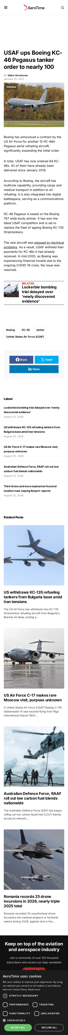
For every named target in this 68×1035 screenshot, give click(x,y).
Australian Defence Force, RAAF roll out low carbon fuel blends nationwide (32, 798)
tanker (40, 329)
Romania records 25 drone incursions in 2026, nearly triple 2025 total (32, 901)
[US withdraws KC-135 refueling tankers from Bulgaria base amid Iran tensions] (34, 555)
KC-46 (26, 329)
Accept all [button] (18, 1027)
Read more (34, 989)
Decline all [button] (49, 1027)
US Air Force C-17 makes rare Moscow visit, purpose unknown (33, 697)
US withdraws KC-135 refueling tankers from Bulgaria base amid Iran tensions (33, 597)
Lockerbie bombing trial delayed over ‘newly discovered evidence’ (39, 294)
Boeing (9, 137)
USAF (19, 161)
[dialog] (34, 1002)
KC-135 (58, 227)
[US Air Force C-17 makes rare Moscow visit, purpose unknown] (34, 658)
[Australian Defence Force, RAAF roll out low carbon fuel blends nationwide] (34, 756)
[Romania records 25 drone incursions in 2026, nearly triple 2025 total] (34, 859)
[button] (6, 7)
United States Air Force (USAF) (25, 336)
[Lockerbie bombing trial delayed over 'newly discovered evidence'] (11, 289)
